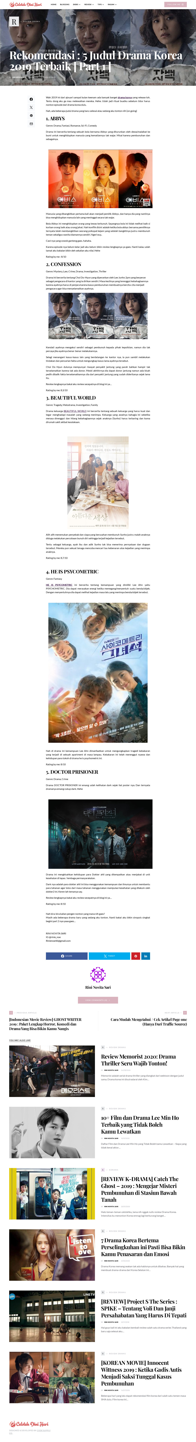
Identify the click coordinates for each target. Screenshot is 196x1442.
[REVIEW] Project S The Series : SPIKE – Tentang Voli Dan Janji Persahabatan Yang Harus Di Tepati (143, 1308)
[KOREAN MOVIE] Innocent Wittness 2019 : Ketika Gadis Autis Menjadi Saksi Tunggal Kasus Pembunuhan (141, 1373)
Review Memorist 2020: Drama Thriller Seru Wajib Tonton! (138, 1060)
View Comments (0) (96, 1000)
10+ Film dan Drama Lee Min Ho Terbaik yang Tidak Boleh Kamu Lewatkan (140, 1124)
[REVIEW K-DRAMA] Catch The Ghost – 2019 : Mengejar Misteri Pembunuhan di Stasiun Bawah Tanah (139, 1189)
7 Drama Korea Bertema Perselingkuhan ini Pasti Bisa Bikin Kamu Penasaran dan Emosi (143, 1246)
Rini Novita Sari (19, 77)
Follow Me (174, 4)
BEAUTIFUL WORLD (75, 411)
